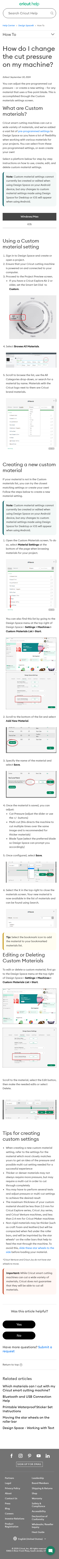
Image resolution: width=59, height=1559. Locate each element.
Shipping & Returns (42, 1488)
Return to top (11, 1364)
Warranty (37, 1498)
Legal (8, 1483)
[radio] (19, 1324)
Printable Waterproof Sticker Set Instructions (28, 1409)
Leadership (38, 1478)
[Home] (29, 4)
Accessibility (39, 1511)
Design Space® (26, 25)
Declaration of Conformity (39, 1518)
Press (7, 1503)
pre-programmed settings (34, 131)
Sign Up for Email (29, 1464)
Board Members (40, 1483)
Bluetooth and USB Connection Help (27, 1398)
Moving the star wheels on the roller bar (26, 1419)
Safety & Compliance (38, 1505)
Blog (7, 1508)
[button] (50, 1550)
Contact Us (11, 1498)
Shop (34, 1493)
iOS (29, 224)
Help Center (9, 25)
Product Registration (11, 1525)
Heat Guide (38, 1532)
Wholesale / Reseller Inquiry (42, 1526)
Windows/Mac (30, 216)
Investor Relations (14, 1518)
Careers (9, 1513)
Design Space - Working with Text (28, 1428)
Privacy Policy (12, 1488)
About (8, 1493)
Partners (9, 1478)
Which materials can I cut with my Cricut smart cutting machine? (29, 1388)
